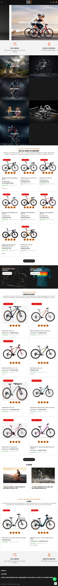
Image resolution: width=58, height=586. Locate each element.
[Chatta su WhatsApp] (55, 579)
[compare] (14, 173)
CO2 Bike (8, 584)
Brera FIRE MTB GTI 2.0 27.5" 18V (9, 368)
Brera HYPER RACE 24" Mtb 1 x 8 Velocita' (40, 330)
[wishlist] (12, 173)
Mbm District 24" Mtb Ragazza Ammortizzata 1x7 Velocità (42, 447)
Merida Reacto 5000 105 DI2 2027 (29, 178)
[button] (2, 2)
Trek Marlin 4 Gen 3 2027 (36, 368)
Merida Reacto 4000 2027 (46, 178)
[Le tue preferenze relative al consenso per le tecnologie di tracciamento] (55, 583)
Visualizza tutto (29, 261)
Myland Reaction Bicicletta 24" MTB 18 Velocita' (42, 407)
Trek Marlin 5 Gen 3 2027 (8, 330)
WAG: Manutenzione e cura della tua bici (42, 487)
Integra (18, 584)
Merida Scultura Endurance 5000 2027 (47, 213)
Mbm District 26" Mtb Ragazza (9, 447)
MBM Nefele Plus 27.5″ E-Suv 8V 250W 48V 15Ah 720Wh (13, 538)
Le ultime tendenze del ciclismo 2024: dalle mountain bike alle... (14, 487)
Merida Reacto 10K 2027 (27, 244)
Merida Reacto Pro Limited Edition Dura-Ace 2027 (8, 245)
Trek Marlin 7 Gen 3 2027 (8, 407)
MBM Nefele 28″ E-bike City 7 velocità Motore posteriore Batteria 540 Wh (41, 538)
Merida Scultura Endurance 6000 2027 (28, 213)
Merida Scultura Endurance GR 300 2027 (10, 213)
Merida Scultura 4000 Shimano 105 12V (9, 178)
